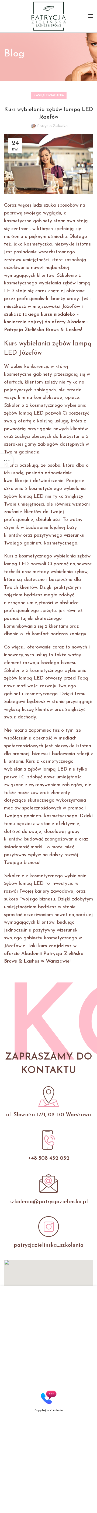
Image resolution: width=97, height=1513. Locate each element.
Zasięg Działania (48, 95)
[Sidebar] (6, 461)
